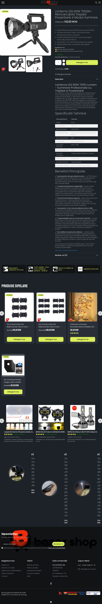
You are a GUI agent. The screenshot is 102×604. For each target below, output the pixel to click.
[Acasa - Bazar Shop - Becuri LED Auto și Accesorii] (49, 3)
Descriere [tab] (59, 79)
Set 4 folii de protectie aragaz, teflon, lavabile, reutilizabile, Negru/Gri (13, 380)
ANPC (29, 576)
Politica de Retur (32, 568)
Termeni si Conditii (7, 568)
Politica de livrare (7, 573)
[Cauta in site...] (96, 2)
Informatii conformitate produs (66, 250)
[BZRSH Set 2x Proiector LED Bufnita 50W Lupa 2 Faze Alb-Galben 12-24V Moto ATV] (51, 417)
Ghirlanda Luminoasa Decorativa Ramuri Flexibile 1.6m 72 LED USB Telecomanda (82, 325)
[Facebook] (51, 584)
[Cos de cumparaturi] (99, 2)
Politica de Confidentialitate (56, 548)
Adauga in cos (82, 62)
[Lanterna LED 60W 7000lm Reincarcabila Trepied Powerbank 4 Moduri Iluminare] (25, 32)
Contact (4, 576)
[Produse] (2, 3)
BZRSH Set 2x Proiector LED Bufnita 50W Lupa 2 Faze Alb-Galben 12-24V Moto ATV (65, 432)
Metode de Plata (33, 565)
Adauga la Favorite (64, 74)
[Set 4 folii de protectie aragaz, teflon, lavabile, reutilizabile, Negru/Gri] (13, 365)
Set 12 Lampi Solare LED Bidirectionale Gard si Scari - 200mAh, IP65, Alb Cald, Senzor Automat (50, 325)
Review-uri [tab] (61, 255)
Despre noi (5, 565)
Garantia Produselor (34, 571)
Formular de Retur (33, 573)
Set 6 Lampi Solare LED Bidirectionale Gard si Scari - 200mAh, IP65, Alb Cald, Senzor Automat (18, 325)
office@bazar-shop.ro (88, 569)
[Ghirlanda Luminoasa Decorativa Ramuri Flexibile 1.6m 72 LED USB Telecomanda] (82, 307)
